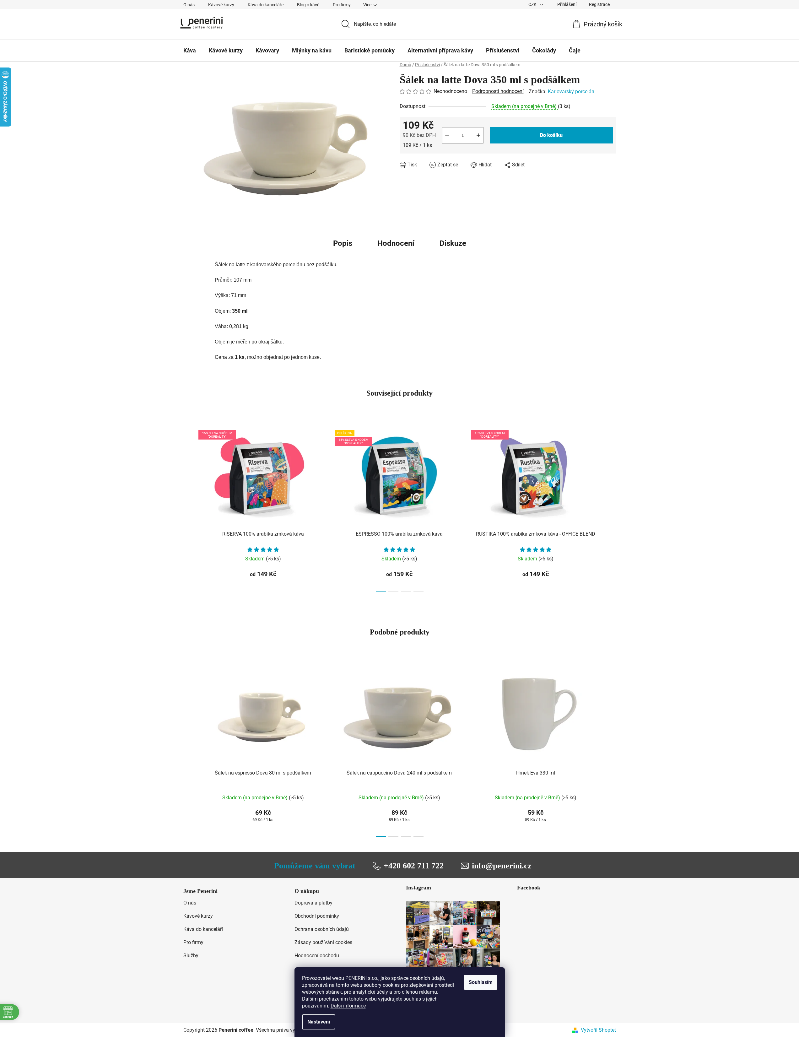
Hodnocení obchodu (316, 956)
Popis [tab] (342, 243)
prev (188, 509)
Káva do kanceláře (265, 4)
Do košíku (551, 135)
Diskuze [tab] (453, 243)
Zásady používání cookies (323, 942)
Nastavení (318, 1022)
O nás (189, 4)
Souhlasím (481, 982)
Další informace (348, 1006)
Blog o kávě (308, 4)
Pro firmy (342, 4)
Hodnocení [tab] (395, 243)
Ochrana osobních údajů (321, 929)
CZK (532, 4)
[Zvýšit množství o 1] (478, 135)
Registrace (599, 4)
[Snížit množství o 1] (447, 135)
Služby (190, 956)
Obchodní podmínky (316, 916)
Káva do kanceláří (203, 929)
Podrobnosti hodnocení (498, 91)
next (611, 509)
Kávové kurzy (221, 4)
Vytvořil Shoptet (598, 1030)
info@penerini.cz (502, 865)
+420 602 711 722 (414, 865)
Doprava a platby (313, 903)
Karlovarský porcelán (571, 92)
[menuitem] (189, 50)
